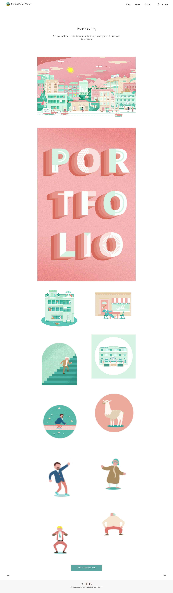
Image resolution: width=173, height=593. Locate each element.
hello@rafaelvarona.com (94, 587)
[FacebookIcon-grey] (86, 583)
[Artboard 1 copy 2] (158, 4)
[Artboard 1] (162, 4)
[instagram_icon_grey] (82, 583)
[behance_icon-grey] (90, 583)
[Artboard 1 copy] (166, 4)
